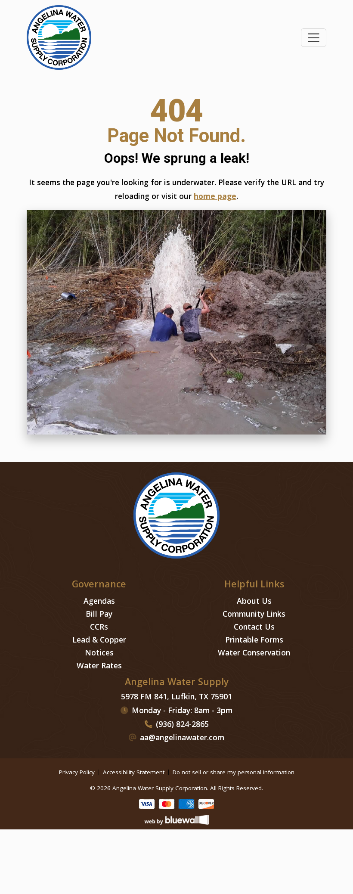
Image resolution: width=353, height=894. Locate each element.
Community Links (254, 613)
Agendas (99, 600)
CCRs (99, 626)
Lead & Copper (99, 639)
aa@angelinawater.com (182, 737)
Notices (99, 652)
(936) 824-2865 (182, 724)
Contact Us (254, 626)
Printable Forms (254, 639)
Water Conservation (254, 652)
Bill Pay (99, 613)
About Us (254, 600)
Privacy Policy (77, 772)
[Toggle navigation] (313, 37)
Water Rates (99, 665)
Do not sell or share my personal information (233, 772)
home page (215, 196)
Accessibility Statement (133, 772)
